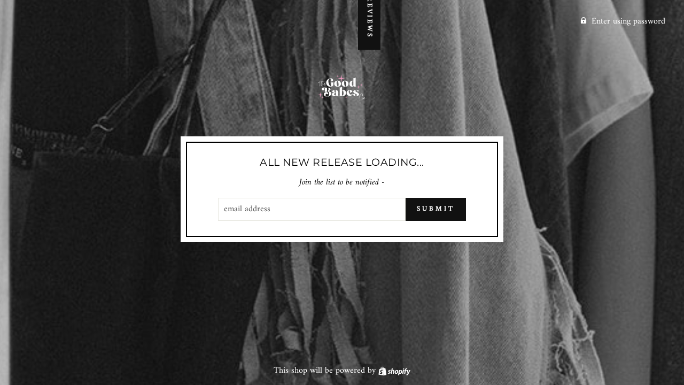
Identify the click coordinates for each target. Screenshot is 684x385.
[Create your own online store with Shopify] (394, 370)
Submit (435, 209)
